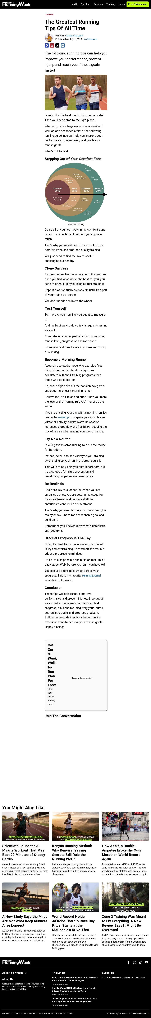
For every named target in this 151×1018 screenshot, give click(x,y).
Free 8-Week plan (137, 4)
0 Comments (90, 39)
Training (110, 4)
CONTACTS (7, 1014)
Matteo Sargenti (74, 35)
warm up (63, 417)
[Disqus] (76, 760)
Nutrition (85, 4)
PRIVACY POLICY (36, 1014)
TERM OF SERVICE (20, 1014)
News (122, 4)
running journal (91, 575)
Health (73, 4)
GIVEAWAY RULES (65, 1014)
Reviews (98, 4)
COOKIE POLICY (50, 1014)
